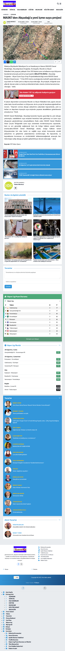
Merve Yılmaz (17, 485)
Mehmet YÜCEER (18, 411)
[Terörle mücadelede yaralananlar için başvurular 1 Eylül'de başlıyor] (18, 206)
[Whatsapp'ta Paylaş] (11, 61)
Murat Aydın (17, 403)
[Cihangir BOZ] (8, 503)
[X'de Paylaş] (8, 61)
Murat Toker (17, 533)
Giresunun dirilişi (18, 496)
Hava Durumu (44, 549)
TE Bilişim (36, 582)
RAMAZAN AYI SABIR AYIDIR (21, 446)
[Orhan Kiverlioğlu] (8, 511)
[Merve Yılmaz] (8, 486)
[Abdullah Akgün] (8, 494)
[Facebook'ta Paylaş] (5, 61)
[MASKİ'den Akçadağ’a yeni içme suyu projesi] (32, 42)
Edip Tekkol (17, 427)
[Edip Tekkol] (8, 429)
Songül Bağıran (18, 444)
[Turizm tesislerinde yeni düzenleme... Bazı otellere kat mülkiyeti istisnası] (47, 250)
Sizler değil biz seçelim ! (20, 471)
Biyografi (9, 624)
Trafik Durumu (44, 553)
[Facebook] (18, 564)
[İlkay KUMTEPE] (8, 437)
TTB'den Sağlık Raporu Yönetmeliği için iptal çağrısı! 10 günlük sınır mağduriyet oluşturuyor (46, 238)
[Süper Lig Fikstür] (59, 345)
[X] (21, 564)
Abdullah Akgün (18, 493)
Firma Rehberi (10, 618)
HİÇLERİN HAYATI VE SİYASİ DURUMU (24, 527)
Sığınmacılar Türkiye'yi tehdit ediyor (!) (25, 430)
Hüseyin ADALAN (18, 524)
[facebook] (23, 588)
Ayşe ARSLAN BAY (18, 452)
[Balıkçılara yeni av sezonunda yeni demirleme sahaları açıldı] (47, 206)
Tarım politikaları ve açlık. (20, 413)
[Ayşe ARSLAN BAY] (8, 453)
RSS (17, 577)
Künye (6, 569)
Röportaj (9, 622)
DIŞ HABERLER (22, 10)
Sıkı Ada (15, 469)
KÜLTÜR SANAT (49, 10)
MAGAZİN (59, 10)
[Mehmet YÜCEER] (8, 412)
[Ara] (58, 3)
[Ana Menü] (60, 3)
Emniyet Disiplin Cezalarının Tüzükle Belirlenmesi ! (28, 463)
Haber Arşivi (44, 560)
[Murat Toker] (8, 534)
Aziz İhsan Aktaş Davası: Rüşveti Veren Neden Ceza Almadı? (31, 405)
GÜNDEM (4, 10)
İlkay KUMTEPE (17, 436)
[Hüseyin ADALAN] (8, 526)
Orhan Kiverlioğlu (19, 510)
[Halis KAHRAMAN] (8, 461)
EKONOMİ (38, 10)
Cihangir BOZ (17, 501)
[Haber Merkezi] (9, 185)
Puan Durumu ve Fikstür (47, 554)
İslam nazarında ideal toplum (22, 504)
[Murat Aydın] (8, 404)
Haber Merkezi (19, 184)
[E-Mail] (15, 188)
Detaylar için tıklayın (32, 339)
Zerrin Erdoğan (18, 418)
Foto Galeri (10, 611)
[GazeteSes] (9, 3)
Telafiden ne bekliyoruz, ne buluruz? (24, 438)
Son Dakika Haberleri (46, 558)
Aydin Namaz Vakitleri (46, 551)
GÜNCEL (12, 10)
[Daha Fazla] (14, 61)
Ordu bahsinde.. (18, 512)
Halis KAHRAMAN (18, 460)
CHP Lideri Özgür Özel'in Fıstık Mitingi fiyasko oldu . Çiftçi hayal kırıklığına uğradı (36, 421)
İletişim (35, 569)
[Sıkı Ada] (8, 470)
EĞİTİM (31, 10)
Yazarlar (9, 616)
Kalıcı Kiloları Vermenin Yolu (21, 487)
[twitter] (44, 588)
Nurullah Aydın (18, 477)
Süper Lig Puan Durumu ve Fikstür (20, 642)
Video (8, 614)
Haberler (5, 14)
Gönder (8, 286)
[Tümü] (59, 398)
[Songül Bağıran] (8, 445)
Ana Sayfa (9, 592)
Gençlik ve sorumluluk (19, 479)
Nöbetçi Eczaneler (46, 547)
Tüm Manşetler (45, 556)
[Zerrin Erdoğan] (8, 420)
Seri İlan (8, 620)
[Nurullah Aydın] (8, 478)
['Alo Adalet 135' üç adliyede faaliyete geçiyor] (18, 227)
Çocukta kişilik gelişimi (20, 454)
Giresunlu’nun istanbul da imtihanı (23, 535)
